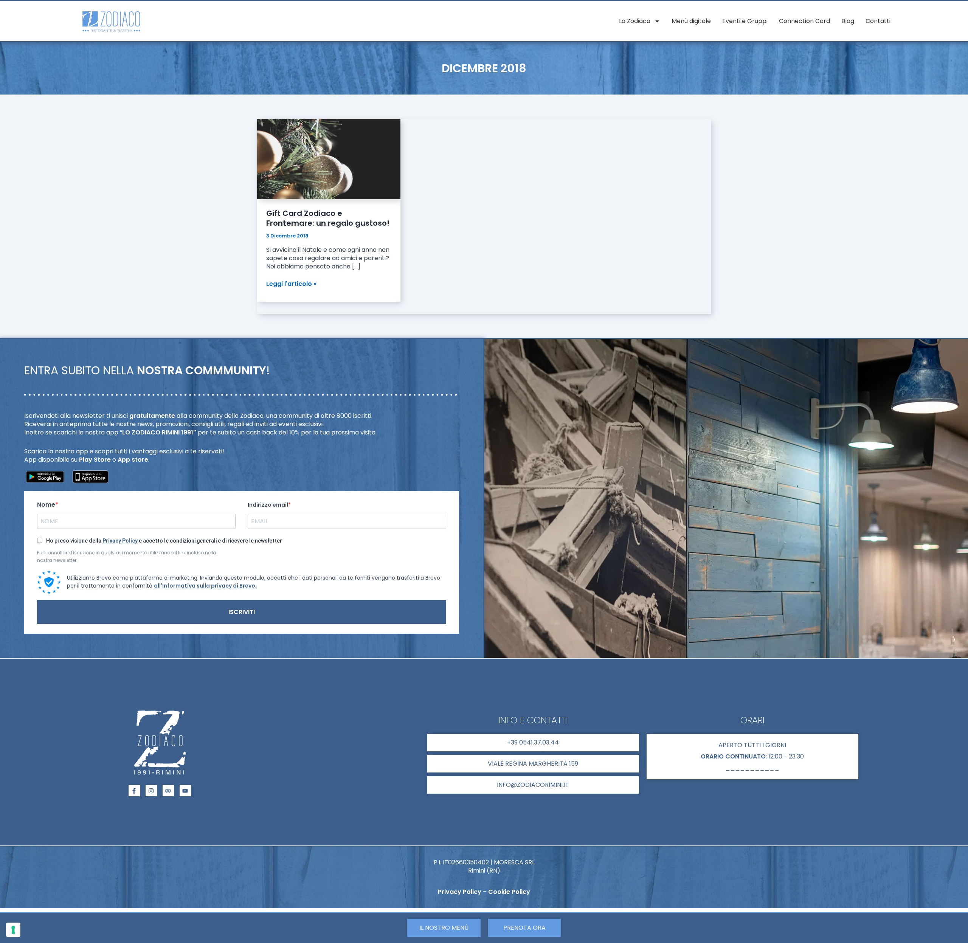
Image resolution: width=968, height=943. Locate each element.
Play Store (95, 459)
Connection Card (804, 21)
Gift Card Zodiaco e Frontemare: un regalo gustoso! (327, 218)
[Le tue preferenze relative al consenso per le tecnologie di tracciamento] (13, 930)
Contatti (878, 21)
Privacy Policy (120, 541)
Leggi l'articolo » (291, 284)
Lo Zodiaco (634, 21)
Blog (847, 21)
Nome (46, 505)
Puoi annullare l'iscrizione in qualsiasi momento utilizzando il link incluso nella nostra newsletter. (126, 556)
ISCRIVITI (241, 612)
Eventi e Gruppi (745, 21)
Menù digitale (691, 21)
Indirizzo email (268, 505)
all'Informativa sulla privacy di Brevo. (205, 585)
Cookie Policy (509, 891)
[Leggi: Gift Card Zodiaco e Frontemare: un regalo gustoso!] (328, 158)
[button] (752, 756)
